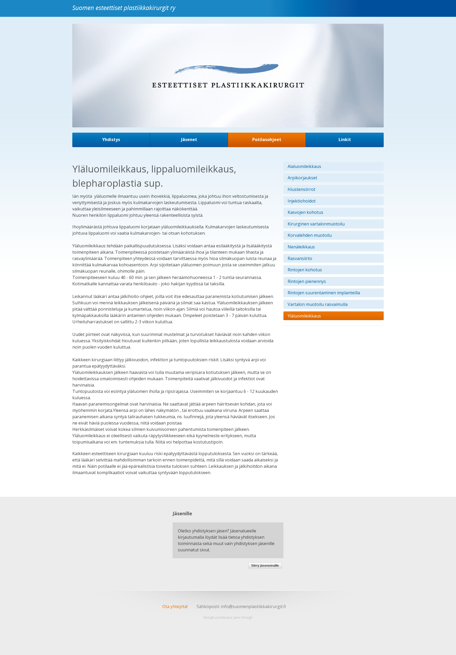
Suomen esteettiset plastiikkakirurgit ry (125, 11)
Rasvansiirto (300, 258)
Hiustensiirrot (301, 189)
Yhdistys (111, 139)
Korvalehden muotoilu (310, 235)
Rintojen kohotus (305, 270)
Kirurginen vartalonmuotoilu (316, 224)
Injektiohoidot (302, 201)
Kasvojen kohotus (305, 212)
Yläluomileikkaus (304, 316)
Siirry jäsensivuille (265, 565)
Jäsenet (189, 139)
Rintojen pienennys (307, 281)
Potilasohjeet (266, 139)
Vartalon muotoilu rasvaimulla (318, 304)
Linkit (345, 139)
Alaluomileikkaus (304, 166)
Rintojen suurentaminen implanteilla (324, 293)
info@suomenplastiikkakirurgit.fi (253, 606)
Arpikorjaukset (302, 178)
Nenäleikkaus (301, 247)
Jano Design (243, 617)
